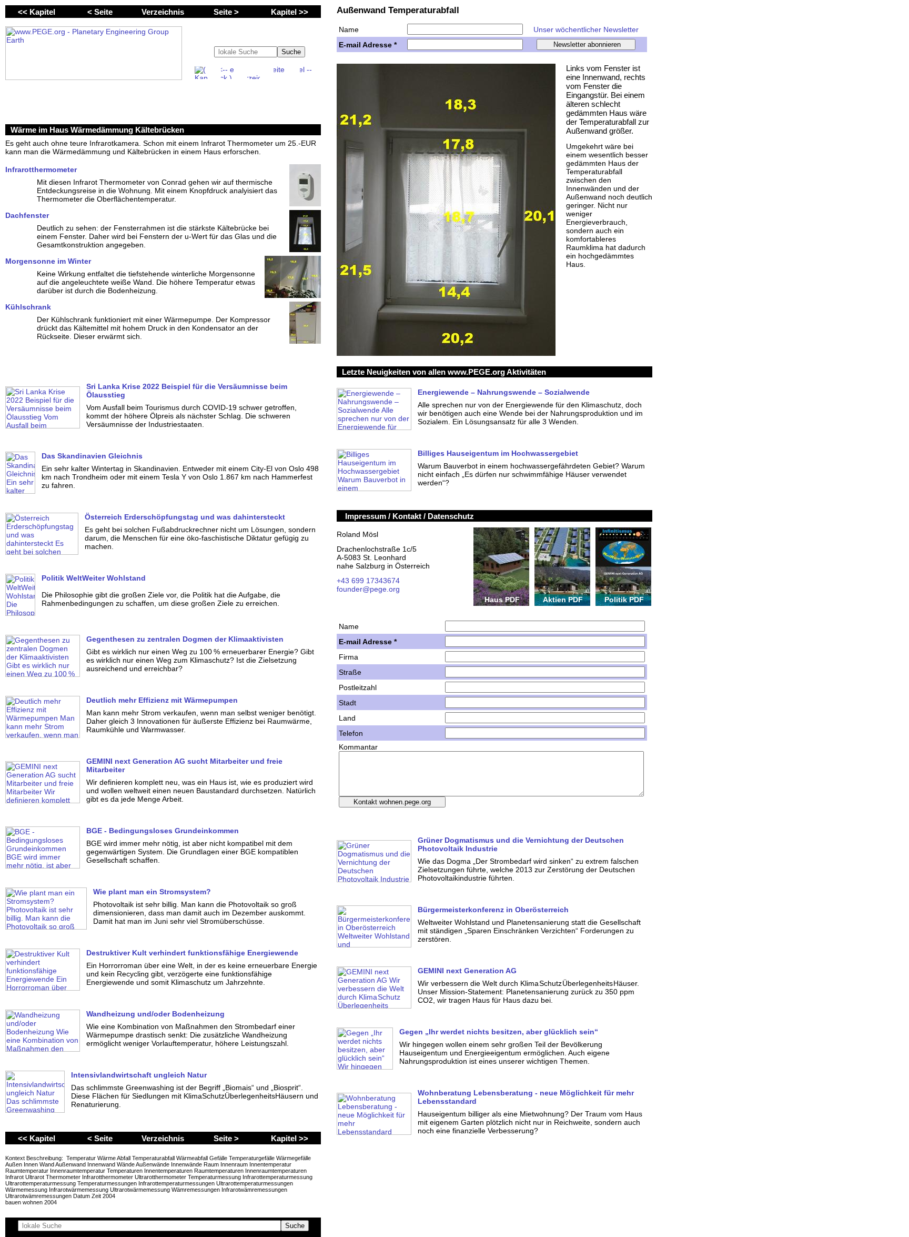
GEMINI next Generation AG (467, 970)
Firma (348, 657)
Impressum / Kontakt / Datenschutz (409, 516)
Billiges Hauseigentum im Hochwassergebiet (498, 453)
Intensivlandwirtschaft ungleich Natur (139, 1075)
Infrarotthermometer (41, 169)
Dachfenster (27, 215)
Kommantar (358, 747)
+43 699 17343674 (368, 580)
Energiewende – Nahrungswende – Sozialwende (504, 392)
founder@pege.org (368, 589)
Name (349, 29)
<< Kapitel (36, 11)
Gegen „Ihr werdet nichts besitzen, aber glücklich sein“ (498, 1031)
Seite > (226, 11)
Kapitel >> (289, 11)
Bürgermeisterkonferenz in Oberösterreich (493, 909)
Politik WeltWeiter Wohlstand (94, 578)
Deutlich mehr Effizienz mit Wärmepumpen (162, 700)
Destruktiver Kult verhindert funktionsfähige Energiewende (192, 953)
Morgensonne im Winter (48, 261)
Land (347, 718)
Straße (350, 672)
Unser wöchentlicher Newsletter (586, 29)
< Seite (100, 11)
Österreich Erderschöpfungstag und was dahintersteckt (185, 517)
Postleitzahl (358, 687)
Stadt (347, 703)
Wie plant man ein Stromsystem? (152, 891)
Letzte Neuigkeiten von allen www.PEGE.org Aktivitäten (444, 371)
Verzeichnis (162, 11)
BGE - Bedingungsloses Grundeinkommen (162, 830)
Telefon (351, 733)
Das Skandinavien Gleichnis (92, 456)
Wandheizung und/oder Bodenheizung (155, 1014)
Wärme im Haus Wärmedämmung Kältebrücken (97, 129)
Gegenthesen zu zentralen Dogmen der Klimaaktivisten (185, 639)
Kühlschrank (28, 307)
